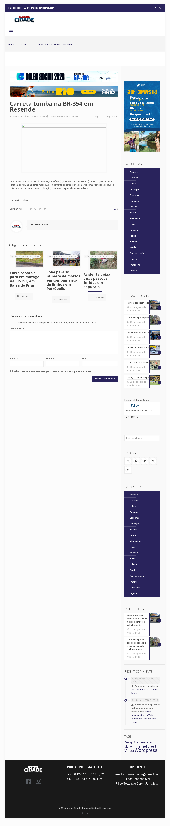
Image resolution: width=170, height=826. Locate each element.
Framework (141, 742)
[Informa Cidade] (24, 19)
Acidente (25, 44)
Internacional (136, 218)
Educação (134, 201)
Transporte (135, 265)
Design (128, 742)
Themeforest (145, 746)
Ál (125, 755)
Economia (134, 195)
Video (129, 750)
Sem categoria (137, 253)
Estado (133, 212)
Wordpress (146, 750)
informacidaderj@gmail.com (40, 8)
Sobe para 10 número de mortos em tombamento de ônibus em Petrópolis (63, 280)
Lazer (132, 224)
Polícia (133, 236)
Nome (14, 358)
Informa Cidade (34, 116)
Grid (150, 743)
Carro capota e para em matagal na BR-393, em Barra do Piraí (25, 279)
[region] (64, 76)
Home (11, 44)
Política (133, 241)
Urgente (133, 270)
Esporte (133, 207)
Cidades (134, 177)
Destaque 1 (135, 189)
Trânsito (134, 259)
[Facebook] (155, 7)
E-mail (50, 358)
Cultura (133, 183)
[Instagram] (160, 7)
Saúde (133, 247)
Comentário (17, 328)
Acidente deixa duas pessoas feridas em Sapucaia (97, 280)
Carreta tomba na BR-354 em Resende (55, 44)
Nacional (134, 230)
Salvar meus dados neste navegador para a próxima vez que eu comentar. (53, 371)
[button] (64, 76)
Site (84, 358)
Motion (128, 746)
